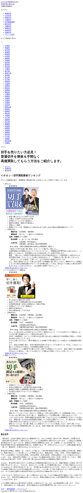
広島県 (7, 115)
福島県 (7, 58)
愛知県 (7, 92)
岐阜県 (7, 88)
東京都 (7, 71)
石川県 (7, 79)
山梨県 (7, 84)
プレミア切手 (10, 34)
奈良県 (7, 105)
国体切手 (8, 32)
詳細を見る (9, 268)
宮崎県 (7, 139)
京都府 (7, 98)
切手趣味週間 (10, 22)
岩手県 (7, 50)
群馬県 (7, 65)
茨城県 (7, 60)
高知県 (7, 126)
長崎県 (7, 132)
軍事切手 (8, 28)
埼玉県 (7, 67)
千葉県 (7, 69)
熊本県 (7, 134)
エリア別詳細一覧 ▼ (8, 38)
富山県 (7, 77)
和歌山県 (8, 107)
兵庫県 (7, 103)
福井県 (7, 82)
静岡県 (7, 90)
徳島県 (7, 120)
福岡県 (7, 128)
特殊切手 (8, 18)
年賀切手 (8, 30)
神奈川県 (8, 73)
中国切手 (8, 20)
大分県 (7, 137)
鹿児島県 (8, 141)
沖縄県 (7, 143)
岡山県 (7, 113)
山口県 (7, 117)
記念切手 (8, 15)
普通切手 (8, 13)
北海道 (7, 46)
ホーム (7, 166)
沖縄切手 (8, 26)
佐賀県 (7, 130)
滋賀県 (7, 96)
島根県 (7, 111)
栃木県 (7, 62)
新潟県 (7, 75)
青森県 (7, 48)
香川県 (7, 122)
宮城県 (7, 52)
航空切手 (8, 24)
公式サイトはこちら (20, 268)
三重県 (7, 94)
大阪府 (7, 101)
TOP (2, 489)
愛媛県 (7, 124)
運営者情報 (11, 489)
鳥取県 (7, 109)
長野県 (7, 86)
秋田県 (7, 54)
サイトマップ (22, 489)
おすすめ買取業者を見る (10, 2)
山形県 (7, 56)
